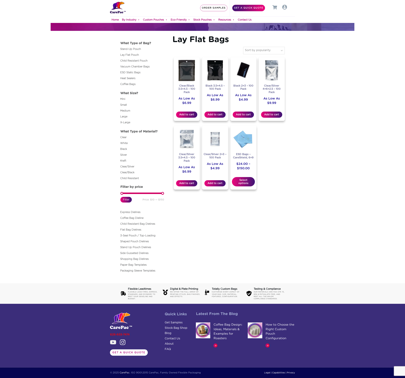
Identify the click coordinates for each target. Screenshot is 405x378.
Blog (168, 333)
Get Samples (174, 322)
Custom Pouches (153, 20)
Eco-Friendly (179, 20)
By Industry (129, 20)
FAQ (168, 349)
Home (115, 20)
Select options (243, 181)
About (169, 343)
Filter (126, 199)
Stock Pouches (202, 20)
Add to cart (186, 114)
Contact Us (245, 20)
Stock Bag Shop (176, 328)
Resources (224, 20)
